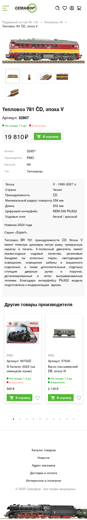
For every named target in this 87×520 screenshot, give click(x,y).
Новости (43, 457)
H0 (29, 164)
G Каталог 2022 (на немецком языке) (21, 368)
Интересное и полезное (43, 480)
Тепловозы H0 (53, 22)
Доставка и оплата (43, 473)
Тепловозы (35, 171)
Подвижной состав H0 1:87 (20, 22)
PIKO (30, 157)
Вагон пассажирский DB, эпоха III (63, 368)
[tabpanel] (22, 360)
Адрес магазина (43, 465)
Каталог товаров (44, 450)
